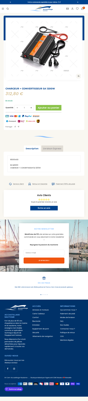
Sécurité (35, 332)
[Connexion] (72, 9)
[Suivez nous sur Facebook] (8, 369)
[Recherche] (8, 9)
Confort (35, 317)
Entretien (36, 325)
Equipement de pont (40, 329)
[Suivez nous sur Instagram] (14, 369)
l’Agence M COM (50, 378)
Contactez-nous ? (67, 329)
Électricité (36, 321)
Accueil (8, 85)
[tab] (32, 148)
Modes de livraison (67, 317)
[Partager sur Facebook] (15, 127)
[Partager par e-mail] (18, 126)
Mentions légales (67, 340)
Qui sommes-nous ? (68, 310)
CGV (62, 336)
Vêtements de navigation (42, 336)
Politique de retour (67, 332)
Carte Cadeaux (38, 314)
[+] (59, 2)
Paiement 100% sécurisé (65, 184)
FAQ (61, 321)
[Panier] (82, 9)
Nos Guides (64, 325)
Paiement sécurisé (67, 314)
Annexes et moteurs (40, 310)
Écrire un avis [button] (44, 208)
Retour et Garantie (39, 184)
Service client (18, 184)
